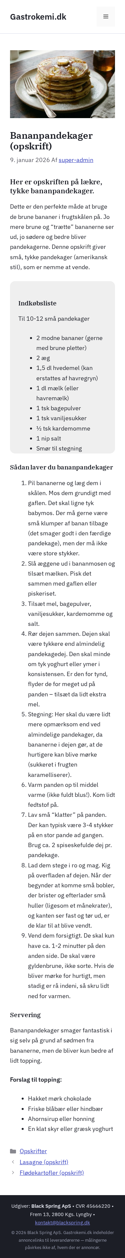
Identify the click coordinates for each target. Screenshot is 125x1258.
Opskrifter (33, 1151)
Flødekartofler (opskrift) (52, 1172)
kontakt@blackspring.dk (62, 1222)
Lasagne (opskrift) (44, 1162)
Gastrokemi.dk (38, 16)
